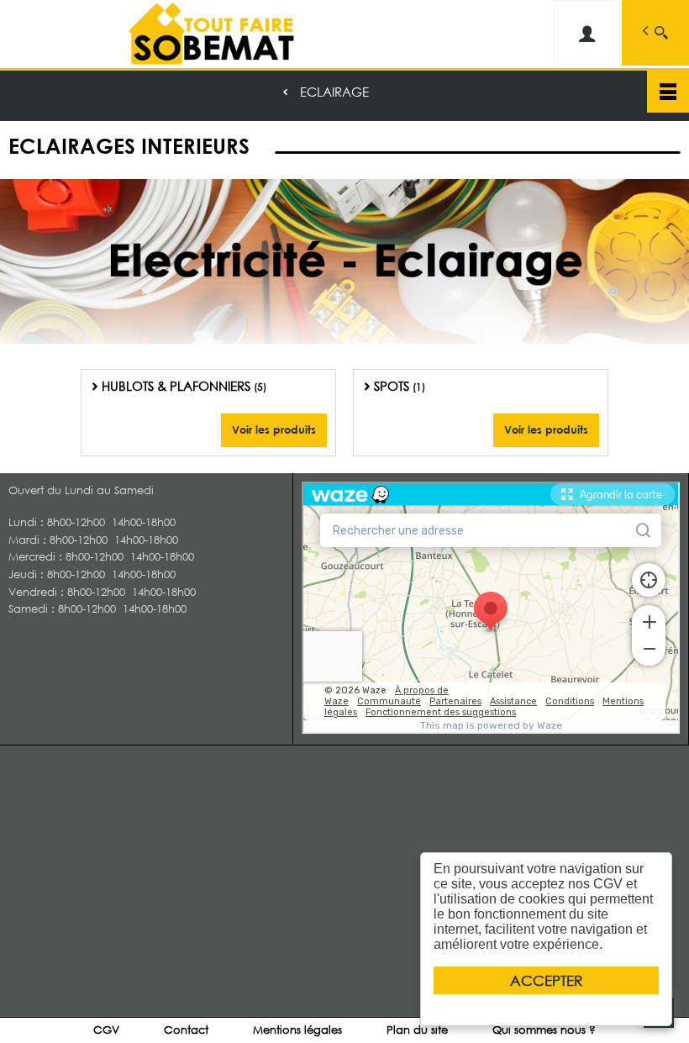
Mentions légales (297, 1030)
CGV (106, 1030)
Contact (186, 1030)
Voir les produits (274, 429)
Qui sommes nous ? (544, 1030)
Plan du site (417, 1030)
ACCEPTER (546, 980)
